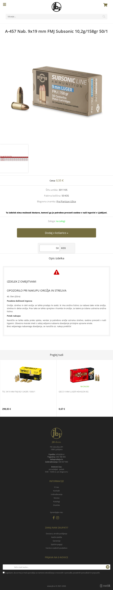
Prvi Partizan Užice (66, 201)
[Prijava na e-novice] (107, 567)
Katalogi (56, 501)
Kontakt (56, 490)
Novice (56, 498)
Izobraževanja (56, 494)
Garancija (56, 541)
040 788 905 (61, 457)
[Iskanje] (103, 17)
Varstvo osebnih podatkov (56, 548)
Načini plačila (56, 537)
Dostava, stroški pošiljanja (56, 533)
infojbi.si (60, 454)
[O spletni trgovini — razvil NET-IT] (105, 586)
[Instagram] (58, 518)
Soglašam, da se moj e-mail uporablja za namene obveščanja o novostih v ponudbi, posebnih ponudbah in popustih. (52, 572)
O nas (56, 487)
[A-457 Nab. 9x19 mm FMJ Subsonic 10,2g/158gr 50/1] (56, 92)
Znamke (56, 505)
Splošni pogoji (56, 544)
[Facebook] (54, 518)
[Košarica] (104, 5)
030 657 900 (63, 462)
